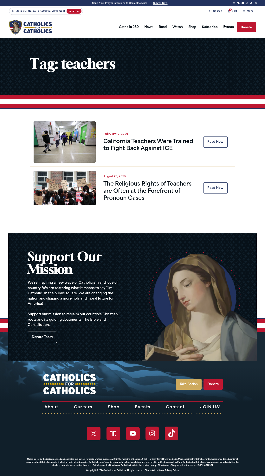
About (51, 407)
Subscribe (210, 27)
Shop (192, 27)
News (148, 27)
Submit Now (160, 3)
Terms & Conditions (154, 470)
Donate (246, 27)
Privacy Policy (172, 470)
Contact (175, 407)
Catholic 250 (129, 27)
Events (228, 27)
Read (163, 27)
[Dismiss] (256, 3)
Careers (83, 407)
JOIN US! (210, 407)
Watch (177, 27)
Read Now (215, 141)
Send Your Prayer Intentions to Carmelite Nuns (120, 3)
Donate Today (42, 337)
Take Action (189, 384)
